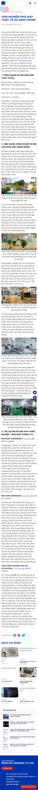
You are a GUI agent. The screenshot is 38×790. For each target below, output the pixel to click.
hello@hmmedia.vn (12, 782)
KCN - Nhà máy (17, 12)
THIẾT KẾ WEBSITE (7, 701)
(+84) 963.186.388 (12, 784)
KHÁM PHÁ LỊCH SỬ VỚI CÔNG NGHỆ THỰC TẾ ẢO (22, 737)
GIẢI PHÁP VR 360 (6, 681)
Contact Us (7, 768)
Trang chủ (5, 12)
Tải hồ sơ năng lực (28, 787)
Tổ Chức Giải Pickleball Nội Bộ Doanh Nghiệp (20, 715)
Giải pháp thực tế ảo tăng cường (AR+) (27, 662)
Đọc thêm (4, 663)
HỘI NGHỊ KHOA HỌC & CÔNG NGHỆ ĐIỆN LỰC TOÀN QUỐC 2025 (22, 730)
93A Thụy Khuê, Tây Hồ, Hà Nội (16, 774)
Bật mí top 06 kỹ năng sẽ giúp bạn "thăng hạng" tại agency (22, 745)
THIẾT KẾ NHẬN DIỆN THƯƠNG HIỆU (26, 682)
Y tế (2, 661)
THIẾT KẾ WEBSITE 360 (27, 701)
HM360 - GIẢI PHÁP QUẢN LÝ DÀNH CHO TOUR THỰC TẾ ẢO (22, 723)
